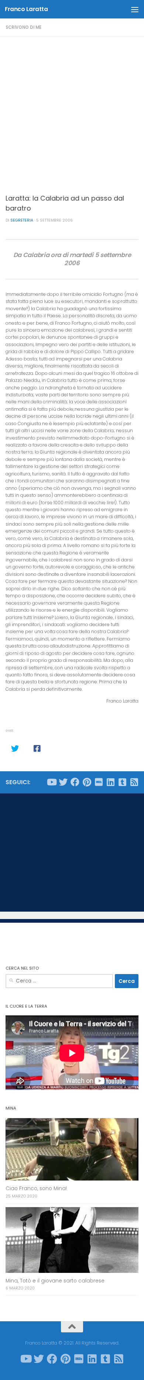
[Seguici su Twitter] (63, 782)
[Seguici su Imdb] (98, 782)
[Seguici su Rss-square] (134, 782)
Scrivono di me (23, 27)
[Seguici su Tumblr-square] (122, 782)
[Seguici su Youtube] (51, 782)
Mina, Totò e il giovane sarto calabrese (55, 1280)
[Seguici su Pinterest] (86, 782)
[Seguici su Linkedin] (110, 782)
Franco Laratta (26, 9)
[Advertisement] (72, 112)
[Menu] (135, 9)
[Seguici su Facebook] (75, 782)
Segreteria (21, 220)
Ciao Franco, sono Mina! (36, 1188)
